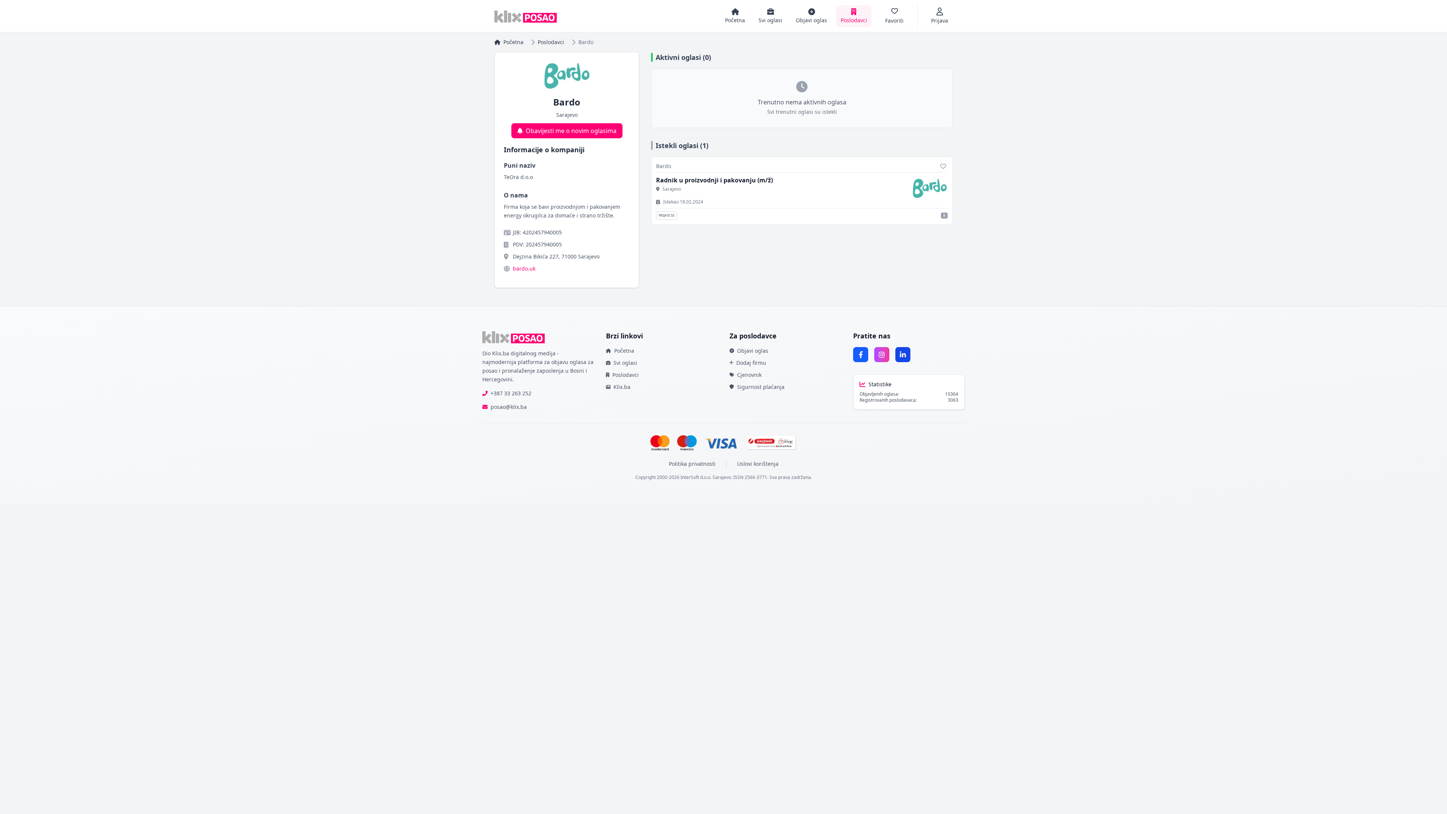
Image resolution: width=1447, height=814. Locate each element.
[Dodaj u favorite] (943, 166)
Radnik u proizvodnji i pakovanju (714, 180)
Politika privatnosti (692, 463)
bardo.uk (524, 268)
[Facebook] (860, 354)
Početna (513, 42)
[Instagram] (881, 354)
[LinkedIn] (902, 354)
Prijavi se (667, 215)
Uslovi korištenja (758, 463)
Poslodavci (551, 42)
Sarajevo (671, 189)
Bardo (663, 166)
